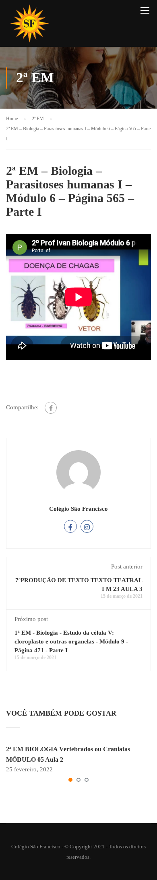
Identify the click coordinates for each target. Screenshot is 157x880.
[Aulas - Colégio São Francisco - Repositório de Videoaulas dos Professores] (29, 25)
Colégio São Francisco (78, 509)
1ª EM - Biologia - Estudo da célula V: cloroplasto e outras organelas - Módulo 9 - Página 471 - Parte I (71, 641)
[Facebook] (51, 408)
